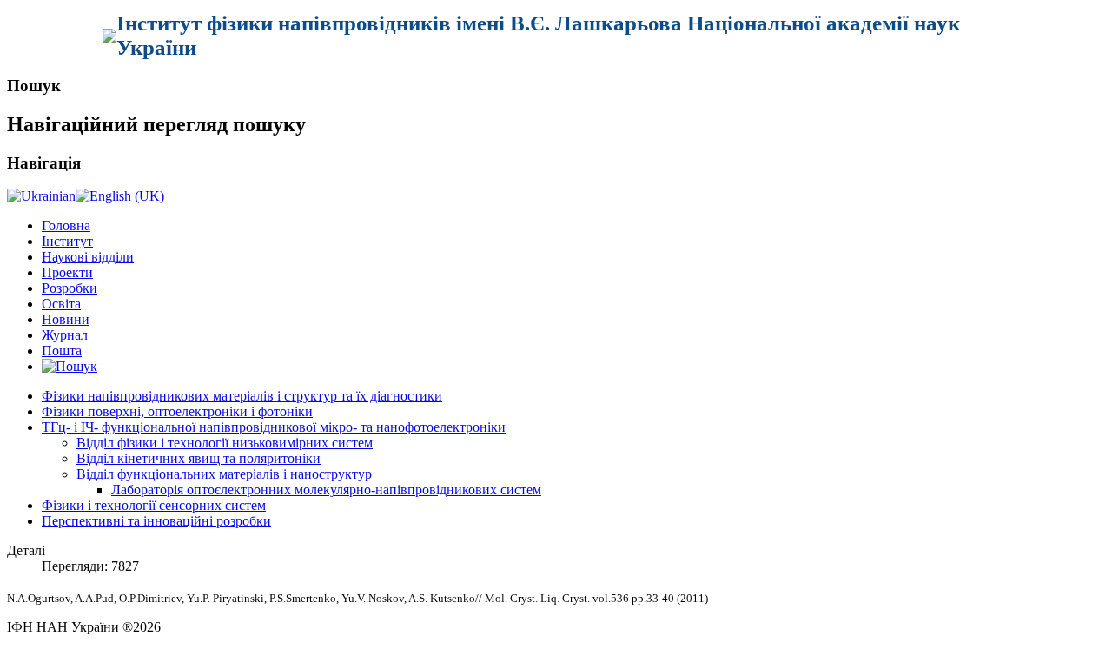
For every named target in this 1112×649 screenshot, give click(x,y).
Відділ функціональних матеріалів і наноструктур (224, 474)
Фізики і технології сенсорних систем (154, 505)
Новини (65, 319)
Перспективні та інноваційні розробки (156, 520)
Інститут (67, 241)
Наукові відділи (88, 256)
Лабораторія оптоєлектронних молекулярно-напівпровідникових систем (326, 489)
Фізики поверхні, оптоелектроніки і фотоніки (177, 411)
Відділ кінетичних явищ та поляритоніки (198, 458)
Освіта (61, 303)
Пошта (62, 350)
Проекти (67, 272)
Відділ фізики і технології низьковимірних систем (224, 442)
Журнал (65, 335)
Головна (66, 225)
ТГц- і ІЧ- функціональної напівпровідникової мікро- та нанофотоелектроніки (274, 427)
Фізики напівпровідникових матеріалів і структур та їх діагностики (242, 395)
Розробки (69, 288)
